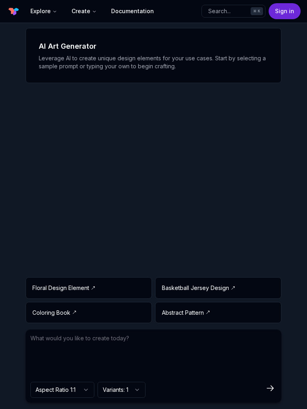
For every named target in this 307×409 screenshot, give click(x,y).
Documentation (132, 11)
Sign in (284, 11)
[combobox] (62, 390)
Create (81, 11)
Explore (40, 11)
